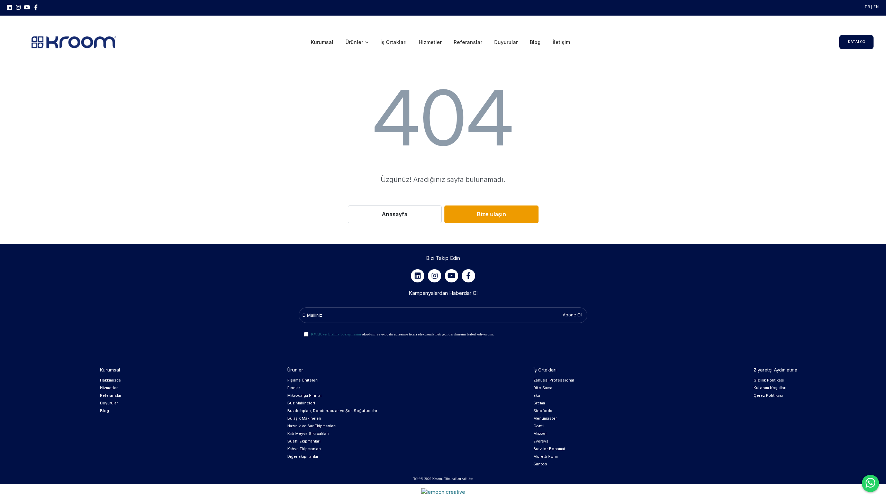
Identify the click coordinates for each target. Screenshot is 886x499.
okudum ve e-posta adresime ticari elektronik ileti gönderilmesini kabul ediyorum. (402, 334)
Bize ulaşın (491, 214)
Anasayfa (394, 214)
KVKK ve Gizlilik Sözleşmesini (336, 334)
